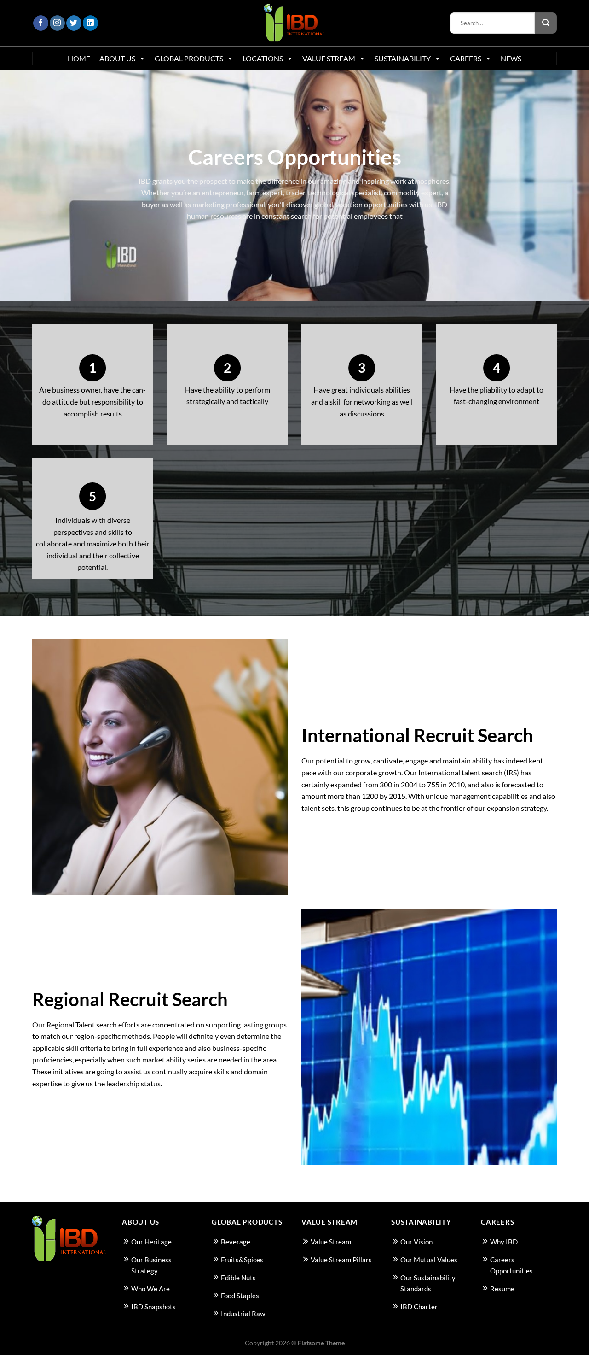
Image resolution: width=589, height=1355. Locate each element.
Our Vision (416, 1242)
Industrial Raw (243, 1313)
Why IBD (504, 1242)
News (511, 58)
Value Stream (328, 58)
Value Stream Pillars (341, 1259)
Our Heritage (151, 1242)
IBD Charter (419, 1306)
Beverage (235, 1242)
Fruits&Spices (242, 1259)
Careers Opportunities (511, 1265)
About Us (117, 58)
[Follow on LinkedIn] (90, 23)
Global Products (189, 58)
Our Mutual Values (428, 1259)
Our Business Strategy (151, 1265)
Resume (502, 1289)
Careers (465, 58)
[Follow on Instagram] (57, 23)
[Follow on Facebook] (40, 23)
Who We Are (150, 1289)
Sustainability (403, 58)
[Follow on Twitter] (73, 23)
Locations (263, 58)
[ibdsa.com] (294, 23)
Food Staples (240, 1295)
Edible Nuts (238, 1277)
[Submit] (546, 23)
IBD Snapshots (153, 1306)
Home (79, 58)
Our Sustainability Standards (428, 1283)
